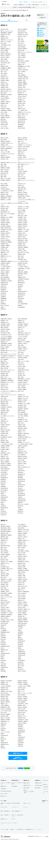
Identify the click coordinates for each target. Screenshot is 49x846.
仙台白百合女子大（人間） (6, 334)
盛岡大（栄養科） (21, 527)
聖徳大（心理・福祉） (5, 169)
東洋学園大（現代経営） (5, 545)
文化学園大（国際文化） (5, 188)
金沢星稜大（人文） (22, 67)
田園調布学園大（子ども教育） (24, 378)
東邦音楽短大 (20, 639)
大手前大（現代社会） (22, 96)
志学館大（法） (4, 723)
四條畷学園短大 (4, 298)
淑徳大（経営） (4, 46)
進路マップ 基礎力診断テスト (6, 811)
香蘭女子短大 (3, 665)
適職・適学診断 (26, 787)
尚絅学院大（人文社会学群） (23, 529)
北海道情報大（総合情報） (23, 324)
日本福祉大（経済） (5, 78)
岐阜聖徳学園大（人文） (5, 211)
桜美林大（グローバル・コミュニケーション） (26, 181)
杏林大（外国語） (4, 183)
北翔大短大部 (3, 625)
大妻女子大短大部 (4, 122)
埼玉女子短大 (3, 728)
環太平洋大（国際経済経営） (23, 591)
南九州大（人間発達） (22, 461)
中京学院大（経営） (5, 698)
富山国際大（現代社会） (23, 382)
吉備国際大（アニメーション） (24, 442)
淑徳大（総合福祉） (22, 46)
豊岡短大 (2, 656)
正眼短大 (2, 737)
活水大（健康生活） (22, 454)
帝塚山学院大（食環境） (23, 428)
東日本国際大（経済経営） (6, 339)
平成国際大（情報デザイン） (23, 540)
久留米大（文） (21, 449)
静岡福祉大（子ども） (5, 563)
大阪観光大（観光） (22, 429)
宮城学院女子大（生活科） (23, 34)
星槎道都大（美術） (5, 684)
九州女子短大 (3, 663)
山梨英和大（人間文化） (23, 556)
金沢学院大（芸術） (5, 210)
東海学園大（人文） (5, 76)
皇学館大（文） (4, 82)
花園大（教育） (4, 422)
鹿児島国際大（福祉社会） (23, 621)
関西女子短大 (20, 296)
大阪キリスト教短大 (5, 128)
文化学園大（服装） (5, 375)
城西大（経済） (21, 153)
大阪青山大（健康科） (22, 580)
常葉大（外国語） (4, 73)
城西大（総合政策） (5, 538)
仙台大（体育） (21, 331)
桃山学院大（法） (21, 92)
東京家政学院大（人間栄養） (23, 60)
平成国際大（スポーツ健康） (6, 691)
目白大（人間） (21, 354)
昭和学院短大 (20, 633)
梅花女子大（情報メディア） (6, 90)
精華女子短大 (20, 511)
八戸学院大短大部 (4, 474)
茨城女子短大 (3, 482)
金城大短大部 (20, 644)
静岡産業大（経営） (22, 211)
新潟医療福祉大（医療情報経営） (7, 380)
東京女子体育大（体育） (5, 371)
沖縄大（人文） (21, 465)
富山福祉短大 (20, 642)
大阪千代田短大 (21, 742)
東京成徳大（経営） (5, 173)
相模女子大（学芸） (5, 192)
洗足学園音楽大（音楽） (23, 194)
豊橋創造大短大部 (4, 649)
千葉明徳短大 (3, 637)
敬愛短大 (19, 635)
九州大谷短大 (3, 511)
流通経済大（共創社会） (23, 150)
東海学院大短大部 (21, 495)
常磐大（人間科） (4, 150)
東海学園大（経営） (22, 563)
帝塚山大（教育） (21, 105)
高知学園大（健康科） (5, 449)
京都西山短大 (20, 740)
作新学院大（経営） (22, 687)
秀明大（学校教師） (5, 50)
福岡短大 (2, 669)
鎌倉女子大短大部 (21, 122)
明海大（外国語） (4, 352)
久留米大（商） (21, 270)
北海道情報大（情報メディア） (7, 143)
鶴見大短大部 (20, 491)
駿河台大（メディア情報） (6, 41)
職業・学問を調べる (36, 4)
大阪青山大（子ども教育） (6, 580)
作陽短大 (2, 504)
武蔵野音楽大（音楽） (22, 188)
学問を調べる (37, 780)
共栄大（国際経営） (5, 359)
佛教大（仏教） (21, 422)
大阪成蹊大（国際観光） (5, 245)
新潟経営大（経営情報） (5, 694)
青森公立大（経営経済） (23, 137)
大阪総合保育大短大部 (5, 653)
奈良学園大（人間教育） (5, 108)
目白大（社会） (21, 43)
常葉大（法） (20, 73)
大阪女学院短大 (4, 500)
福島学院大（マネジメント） (23, 531)
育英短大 (19, 630)
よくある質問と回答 (19, 829)
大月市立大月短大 (4, 470)
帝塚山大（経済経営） (5, 589)
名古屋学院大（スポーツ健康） (24, 403)
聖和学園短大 (20, 475)
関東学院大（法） (21, 190)
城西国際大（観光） (5, 362)
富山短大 (19, 733)
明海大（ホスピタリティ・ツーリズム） (9, 354)
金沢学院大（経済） (22, 554)
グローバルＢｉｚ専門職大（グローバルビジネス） (9, 204)
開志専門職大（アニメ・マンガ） (7, 382)
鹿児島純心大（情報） (22, 463)
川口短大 (2, 726)
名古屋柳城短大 (21, 124)
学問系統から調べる (38, 782)
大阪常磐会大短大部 (22, 500)
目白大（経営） (4, 43)
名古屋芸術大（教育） (22, 406)
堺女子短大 (3, 655)
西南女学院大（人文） (22, 451)
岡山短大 (2, 301)
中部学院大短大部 (4, 291)
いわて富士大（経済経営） (6, 685)
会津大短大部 (20, 468)
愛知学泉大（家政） (5, 401)
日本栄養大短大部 (4, 488)
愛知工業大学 (42, 34)
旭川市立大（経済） (5, 29)
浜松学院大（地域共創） (5, 701)
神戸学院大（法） (4, 99)
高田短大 (2, 651)
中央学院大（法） (4, 364)
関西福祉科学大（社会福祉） (6, 94)
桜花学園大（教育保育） (23, 224)
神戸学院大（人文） (22, 97)
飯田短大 (2, 493)
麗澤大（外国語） (21, 50)
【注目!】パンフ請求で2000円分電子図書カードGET (24, 7)
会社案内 (46, 836)
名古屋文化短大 (21, 649)
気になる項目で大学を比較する (6, 791)
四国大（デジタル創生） (5, 717)
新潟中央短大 (3, 642)
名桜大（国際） (4, 139)
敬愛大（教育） (4, 361)
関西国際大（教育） (22, 254)
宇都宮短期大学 (42, 28)
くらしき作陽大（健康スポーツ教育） (25, 444)
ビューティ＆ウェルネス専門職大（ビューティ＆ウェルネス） (26, 200)
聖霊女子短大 (3, 628)
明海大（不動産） (21, 689)
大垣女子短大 (3, 495)
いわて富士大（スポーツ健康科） (24, 685)
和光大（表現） (21, 376)
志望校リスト (45, 784)
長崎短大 (2, 307)
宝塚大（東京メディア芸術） (23, 252)
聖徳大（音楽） (21, 362)
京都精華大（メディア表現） (23, 229)
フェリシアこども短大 (5, 731)
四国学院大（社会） (5, 603)
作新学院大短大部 (21, 484)
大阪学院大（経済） (5, 575)
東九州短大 (3, 747)
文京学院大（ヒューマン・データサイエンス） (26, 159)
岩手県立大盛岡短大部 (5, 468)
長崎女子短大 (20, 745)
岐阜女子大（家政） (5, 559)
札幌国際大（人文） (5, 682)
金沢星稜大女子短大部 (5, 646)
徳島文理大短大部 (4, 507)
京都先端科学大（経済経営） (23, 570)
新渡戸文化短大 (4, 287)
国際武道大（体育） (22, 542)
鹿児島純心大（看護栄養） (6, 465)
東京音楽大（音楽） (5, 60)
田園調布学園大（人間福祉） (6, 378)
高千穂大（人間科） (22, 57)
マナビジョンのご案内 (4, 829)
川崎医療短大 (20, 301)
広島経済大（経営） (22, 264)
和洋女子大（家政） (5, 52)
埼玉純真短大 (20, 726)
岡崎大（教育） (4, 414)
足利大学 (12, 10)
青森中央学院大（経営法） (6, 527)
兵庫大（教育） (4, 587)
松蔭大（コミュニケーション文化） (25, 693)
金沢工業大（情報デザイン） (23, 384)
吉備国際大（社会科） (5, 591)
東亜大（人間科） (21, 714)
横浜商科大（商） (21, 64)
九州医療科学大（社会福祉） (6, 280)
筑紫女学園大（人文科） (5, 452)
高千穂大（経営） (21, 368)
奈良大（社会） (4, 259)
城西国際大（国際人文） (5, 48)
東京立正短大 (3, 639)
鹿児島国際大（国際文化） (23, 721)
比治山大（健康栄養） (5, 595)
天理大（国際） (21, 257)
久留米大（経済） (4, 113)
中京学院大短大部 (21, 737)
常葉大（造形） (4, 215)
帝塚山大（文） (4, 105)
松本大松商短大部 (21, 493)
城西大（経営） (21, 39)
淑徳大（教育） (21, 165)
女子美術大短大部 (21, 730)
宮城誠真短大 (3, 724)
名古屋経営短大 (21, 738)
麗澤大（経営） (21, 174)
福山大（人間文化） (22, 595)
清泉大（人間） (4, 71)
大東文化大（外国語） (5, 57)
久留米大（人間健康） (5, 271)
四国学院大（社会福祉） (23, 603)
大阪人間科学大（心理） (23, 241)
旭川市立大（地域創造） (23, 29)
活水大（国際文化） (5, 454)
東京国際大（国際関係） (5, 157)
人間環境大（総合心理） (23, 226)
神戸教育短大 (20, 744)
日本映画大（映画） (22, 197)
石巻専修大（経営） (5, 687)
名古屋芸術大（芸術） (22, 218)
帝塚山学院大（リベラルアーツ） (24, 89)
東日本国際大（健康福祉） (6, 531)
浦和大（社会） (4, 542)
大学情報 (4, 10)
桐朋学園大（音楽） (5, 373)
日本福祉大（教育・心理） (23, 78)
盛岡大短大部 (3, 475)
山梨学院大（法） (21, 394)
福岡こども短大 (21, 665)
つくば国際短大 (4, 630)
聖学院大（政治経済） (22, 346)
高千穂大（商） (21, 185)
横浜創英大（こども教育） (6, 199)
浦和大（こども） (21, 691)
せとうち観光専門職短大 (23, 303)
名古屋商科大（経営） (5, 566)
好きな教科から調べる (39, 785)
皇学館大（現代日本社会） (6, 227)
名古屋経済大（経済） (5, 218)
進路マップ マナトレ (27, 803)
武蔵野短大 (3, 730)
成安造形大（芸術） (22, 227)
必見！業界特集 (14, 786)
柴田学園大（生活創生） (5, 526)
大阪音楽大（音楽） (22, 424)
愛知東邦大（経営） (22, 410)
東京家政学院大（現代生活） (23, 369)
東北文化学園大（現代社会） (23, 334)
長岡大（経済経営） (22, 694)
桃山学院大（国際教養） (5, 240)
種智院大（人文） (4, 703)
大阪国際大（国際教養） (23, 83)
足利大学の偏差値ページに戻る (17, 758)
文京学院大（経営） (22, 350)
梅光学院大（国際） (5, 715)
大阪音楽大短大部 (4, 742)
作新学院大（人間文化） (23, 343)
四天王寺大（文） (4, 238)
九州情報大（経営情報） (23, 610)
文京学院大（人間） (5, 158)
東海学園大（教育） (5, 403)
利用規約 (12, 829)
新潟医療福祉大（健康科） (6, 67)
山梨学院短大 (20, 646)
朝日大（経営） (4, 557)
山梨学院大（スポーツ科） (23, 396)
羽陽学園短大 (3, 479)
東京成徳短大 (20, 286)
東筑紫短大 (20, 305)
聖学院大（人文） (21, 538)
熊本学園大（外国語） (5, 458)
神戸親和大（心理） (5, 586)
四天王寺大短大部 (21, 128)
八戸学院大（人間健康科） (23, 684)
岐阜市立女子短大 (21, 470)
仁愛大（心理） (21, 391)
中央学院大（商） (21, 364)
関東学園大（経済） (5, 536)
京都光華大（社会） (5, 231)
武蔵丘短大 (3, 633)
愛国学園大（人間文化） (23, 545)
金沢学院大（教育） (5, 208)
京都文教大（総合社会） (5, 424)
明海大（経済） (21, 352)
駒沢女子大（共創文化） (5, 55)
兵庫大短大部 (3, 300)
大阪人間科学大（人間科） (23, 703)
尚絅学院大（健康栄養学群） (6, 148)
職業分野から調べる (27, 785)
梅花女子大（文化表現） (5, 429)
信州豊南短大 (3, 289)
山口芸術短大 (3, 505)
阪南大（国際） (4, 92)
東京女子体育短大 (4, 489)
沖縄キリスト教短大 (22, 670)
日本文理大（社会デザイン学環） (7, 619)
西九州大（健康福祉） (22, 612)
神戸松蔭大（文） (21, 99)
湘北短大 (19, 287)
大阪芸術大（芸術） (5, 83)
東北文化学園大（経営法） (6, 529)
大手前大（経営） (21, 582)
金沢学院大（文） (4, 385)
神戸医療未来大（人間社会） (6, 437)
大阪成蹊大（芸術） (22, 245)
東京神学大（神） (21, 371)
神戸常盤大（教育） (22, 103)
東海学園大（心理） (22, 401)
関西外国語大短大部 (5, 744)
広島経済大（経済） (5, 264)
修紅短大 (2, 626)
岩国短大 (2, 745)
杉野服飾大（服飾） (5, 185)
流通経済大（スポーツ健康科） (24, 341)
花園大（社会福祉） (22, 572)
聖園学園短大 (20, 477)
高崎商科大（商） (21, 151)
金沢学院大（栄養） (5, 69)
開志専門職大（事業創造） (23, 380)
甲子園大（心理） (4, 248)
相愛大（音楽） (4, 577)
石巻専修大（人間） (5, 331)
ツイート (21, 768)
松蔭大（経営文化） (5, 693)
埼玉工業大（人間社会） (23, 536)
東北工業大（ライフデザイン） (7, 146)
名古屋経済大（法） (5, 405)
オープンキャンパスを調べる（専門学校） (17, 783)
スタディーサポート (4, 807)
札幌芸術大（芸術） (5, 144)
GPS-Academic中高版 (15, 803)
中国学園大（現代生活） (23, 445)
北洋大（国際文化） (22, 524)
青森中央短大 (20, 472)
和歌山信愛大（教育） (22, 259)
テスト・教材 (42, 4)
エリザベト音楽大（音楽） (6, 710)
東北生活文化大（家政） (5, 332)
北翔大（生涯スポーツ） (23, 143)
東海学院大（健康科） (5, 700)
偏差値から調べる (4, 786)
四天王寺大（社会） (22, 87)
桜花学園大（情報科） (5, 80)
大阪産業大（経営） (22, 85)
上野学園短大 (20, 632)
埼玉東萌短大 (20, 728)
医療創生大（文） (4, 36)
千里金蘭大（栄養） (5, 247)
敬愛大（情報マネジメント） (23, 164)
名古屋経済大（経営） (22, 405)
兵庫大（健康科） (4, 254)
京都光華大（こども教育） (23, 421)
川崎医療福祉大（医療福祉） (6, 110)
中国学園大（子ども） (5, 447)
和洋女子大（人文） (22, 176)
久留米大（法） (4, 451)
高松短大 (2, 509)
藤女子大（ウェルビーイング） (7, 30)
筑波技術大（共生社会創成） (6, 680)
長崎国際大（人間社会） (23, 614)
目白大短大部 (3, 491)
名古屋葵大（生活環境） (23, 220)
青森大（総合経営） (5, 327)
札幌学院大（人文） (5, 320)
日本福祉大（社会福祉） (23, 222)
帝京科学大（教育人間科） (23, 69)
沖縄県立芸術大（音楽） (23, 139)
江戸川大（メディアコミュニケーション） (26, 162)
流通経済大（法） (4, 341)
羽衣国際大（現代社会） (23, 579)
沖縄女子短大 (3, 308)
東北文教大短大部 (21, 120)
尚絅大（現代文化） (5, 617)
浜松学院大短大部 (4, 497)
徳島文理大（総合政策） (5, 602)
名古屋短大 (20, 497)
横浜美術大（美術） (5, 66)
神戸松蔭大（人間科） (22, 250)
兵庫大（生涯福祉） (22, 587)
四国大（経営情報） (22, 598)
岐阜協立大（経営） (5, 696)
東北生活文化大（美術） (23, 32)
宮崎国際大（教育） (22, 277)
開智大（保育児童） (5, 368)
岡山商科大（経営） (5, 440)
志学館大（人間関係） (22, 723)
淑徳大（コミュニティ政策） (23, 361)
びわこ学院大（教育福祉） (23, 415)
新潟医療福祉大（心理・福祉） (24, 66)
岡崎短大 (19, 647)
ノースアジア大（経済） (23, 336)
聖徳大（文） (20, 167)
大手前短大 (20, 300)
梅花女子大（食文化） (22, 90)
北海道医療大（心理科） (5, 324)
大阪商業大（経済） (5, 87)
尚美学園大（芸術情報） (23, 357)
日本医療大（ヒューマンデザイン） (25, 144)
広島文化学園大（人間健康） (6, 593)
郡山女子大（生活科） (22, 36)
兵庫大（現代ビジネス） (23, 586)
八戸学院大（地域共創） (23, 526)
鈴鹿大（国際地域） (22, 701)
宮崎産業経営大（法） (5, 721)
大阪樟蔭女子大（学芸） (23, 234)
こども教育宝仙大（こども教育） (7, 190)
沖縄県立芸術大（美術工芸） (6, 318)
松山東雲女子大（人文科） (23, 719)
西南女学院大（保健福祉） (23, 271)
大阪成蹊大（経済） (5, 243)
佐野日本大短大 (21, 280)
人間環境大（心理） (22, 80)
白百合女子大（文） (22, 183)
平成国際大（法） (4, 540)
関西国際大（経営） (22, 435)
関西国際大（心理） (22, 101)
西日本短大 (20, 667)
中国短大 (19, 658)
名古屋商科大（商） (5, 408)
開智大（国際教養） (22, 178)
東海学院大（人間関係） (23, 698)
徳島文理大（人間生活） (23, 602)
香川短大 (19, 507)
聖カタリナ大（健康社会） (23, 605)
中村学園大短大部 (4, 667)
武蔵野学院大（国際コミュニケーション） (9, 162)
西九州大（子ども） (22, 115)
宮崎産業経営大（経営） (5, 278)
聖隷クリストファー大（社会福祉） (8, 213)
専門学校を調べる (21, 4)
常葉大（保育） (21, 213)
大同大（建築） (4, 75)
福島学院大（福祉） (5, 533)
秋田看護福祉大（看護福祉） (6, 338)
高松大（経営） (4, 605)
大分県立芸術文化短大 (22, 119)
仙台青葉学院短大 (4, 477)
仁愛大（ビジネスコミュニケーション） (9, 394)
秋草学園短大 (3, 486)
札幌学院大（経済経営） (5, 141)
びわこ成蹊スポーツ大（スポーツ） (8, 415)
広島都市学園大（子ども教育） (24, 268)
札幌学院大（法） (21, 320)
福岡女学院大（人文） (5, 609)
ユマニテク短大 (4, 126)
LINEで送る (27, 768)
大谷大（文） (3, 417)
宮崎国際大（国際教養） (23, 619)
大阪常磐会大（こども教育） (6, 579)
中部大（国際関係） (22, 75)
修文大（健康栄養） (22, 412)
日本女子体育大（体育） (5, 62)
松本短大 (2, 647)
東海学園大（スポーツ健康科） (7, 217)
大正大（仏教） (21, 549)
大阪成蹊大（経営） (22, 243)
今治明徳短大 (20, 509)
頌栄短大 (2, 502)
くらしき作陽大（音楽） (23, 110)
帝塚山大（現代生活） (22, 438)
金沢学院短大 (3, 644)
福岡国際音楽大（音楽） (23, 452)
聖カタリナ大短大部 (5, 305)
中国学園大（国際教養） (5, 445)
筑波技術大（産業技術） (23, 680)
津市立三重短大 (4, 472)
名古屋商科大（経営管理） (23, 408)
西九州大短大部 (4, 512)
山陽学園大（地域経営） (5, 263)
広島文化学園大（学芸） (23, 710)
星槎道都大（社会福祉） (23, 682)
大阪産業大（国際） (22, 426)
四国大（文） (3, 598)
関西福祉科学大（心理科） (23, 240)
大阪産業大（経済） (5, 85)
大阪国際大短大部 (21, 651)
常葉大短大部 (3, 293)
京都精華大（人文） (5, 421)
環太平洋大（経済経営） (23, 707)
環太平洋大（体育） (22, 708)
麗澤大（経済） (4, 174)
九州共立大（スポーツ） (5, 270)
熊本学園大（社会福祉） (23, 458)
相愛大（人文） (4, 428)
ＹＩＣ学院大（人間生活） (23, 266)
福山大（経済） (4, 712)
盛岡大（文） (20, 329)
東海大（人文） (21, 59)
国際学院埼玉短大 (21, 282)
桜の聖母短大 (3, 481)
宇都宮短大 (3, 484)
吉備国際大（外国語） (5, 442)
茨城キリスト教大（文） (23, 148)
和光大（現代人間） (22, 552)
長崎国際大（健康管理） (5, 616)
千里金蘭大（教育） (5, 431)
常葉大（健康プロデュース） (6, 399)
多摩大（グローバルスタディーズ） (8, 369)
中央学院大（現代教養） (23, 171)
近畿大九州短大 (21, 663)
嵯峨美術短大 (20, 126)
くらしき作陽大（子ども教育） (7, 444)
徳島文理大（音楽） (22, 717)
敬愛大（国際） (4, 165)
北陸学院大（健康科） (22, 389)
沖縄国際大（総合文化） (5, 117)
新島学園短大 (20, 724)
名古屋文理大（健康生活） (6, 226)
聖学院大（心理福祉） (5, 346)
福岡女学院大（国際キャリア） (24, 609)
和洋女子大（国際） (22, 366)
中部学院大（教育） (22, 559)
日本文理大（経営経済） (23, 617)
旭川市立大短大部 (4, 623)
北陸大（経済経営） (22, 385)
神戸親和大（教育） (5, 433)
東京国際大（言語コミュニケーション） (9, 350)
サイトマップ (39, 829)
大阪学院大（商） (4, 426)
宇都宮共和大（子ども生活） (6, 345)
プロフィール (45, 789)
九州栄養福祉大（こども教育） (7, 612)
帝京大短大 (20, 488)
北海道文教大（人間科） (23, 325)
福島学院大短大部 (21, 481)
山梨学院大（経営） (5, 396)
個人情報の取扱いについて (30, 829)
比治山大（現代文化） (22, 593)
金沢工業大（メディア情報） (23, 206)
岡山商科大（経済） (22, 108)
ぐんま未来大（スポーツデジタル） (8, 153)
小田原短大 (3, 640)
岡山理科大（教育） (22, 440)
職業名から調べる (27, 782)
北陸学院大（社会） (5, 389)
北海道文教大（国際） (5, 325)
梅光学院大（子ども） (22, 715)
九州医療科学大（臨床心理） (23, 278)
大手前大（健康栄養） (5, 97)
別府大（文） (20, 275)
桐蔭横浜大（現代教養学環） (6, 195)
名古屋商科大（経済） (5, 220)
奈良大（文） (20, 106)
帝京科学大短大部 (4, 735)
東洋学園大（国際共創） (23, 48)
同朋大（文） (3, 565)
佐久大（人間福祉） (22, 71)
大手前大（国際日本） (5, 705)
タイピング (25, 807)
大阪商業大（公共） (5, 234)
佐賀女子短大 (20, 512)
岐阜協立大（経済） (22, 557)
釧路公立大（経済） (5, 137)
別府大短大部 (20, 669)
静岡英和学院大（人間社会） (23, 561)
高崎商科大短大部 (4, 282)
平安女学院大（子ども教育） (6, 229)
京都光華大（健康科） (22, 82)
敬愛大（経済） (4, 164)
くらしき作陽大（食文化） (23, 261)
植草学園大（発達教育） (5, 180)
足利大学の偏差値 (16, 10)
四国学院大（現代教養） (5, 719)
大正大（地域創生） (22, 55)
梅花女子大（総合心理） (23, 238)
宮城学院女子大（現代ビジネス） (24, 332)
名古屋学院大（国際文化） (23, 76)
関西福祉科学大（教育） (23, 94)
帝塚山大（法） (4, 438)
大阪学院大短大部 (21, 498)
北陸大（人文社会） (5, 387)
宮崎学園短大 (3, 670)
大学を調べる (16, 4)
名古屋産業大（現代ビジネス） (7, 568)
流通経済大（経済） (5, 37)
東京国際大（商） (4, 348)
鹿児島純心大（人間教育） (6, 463)
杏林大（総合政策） (22, 53)
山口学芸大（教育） (22, 596)
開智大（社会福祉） (22, 547)
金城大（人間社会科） (22, 387)
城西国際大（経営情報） (5, 167)
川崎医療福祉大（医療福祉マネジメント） (9, 261)
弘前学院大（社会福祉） (5, 329)
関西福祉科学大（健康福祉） (6, 241)
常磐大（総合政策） (22, 339)
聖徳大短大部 (3, 635)
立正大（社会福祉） (22, 62)
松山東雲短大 (20, 662)
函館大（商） (3, 524)
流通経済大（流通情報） (23, 533)
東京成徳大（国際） (22, 173)
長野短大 (19, 289)
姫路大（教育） (21, 256)
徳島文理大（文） (21, 600)
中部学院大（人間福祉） (23, 700)
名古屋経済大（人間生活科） (6, 406)
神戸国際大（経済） (5, 584)
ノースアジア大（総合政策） (6, 336)
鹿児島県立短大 (4, 120)
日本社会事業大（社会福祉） (23, 550)
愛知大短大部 (3, 738)
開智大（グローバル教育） (6, 178)
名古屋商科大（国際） (5, 410)
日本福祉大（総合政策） (5, 222)
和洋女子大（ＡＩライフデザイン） (25, 52)
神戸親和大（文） (21, 584)
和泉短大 (2, 733)
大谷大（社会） (21, 417)
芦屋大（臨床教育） (5, 582)
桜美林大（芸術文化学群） (6, 53)
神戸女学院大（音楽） (5, 250)
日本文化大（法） (21, 373)
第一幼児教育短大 (21, 307)
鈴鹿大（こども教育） (5, 570)
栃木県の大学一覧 (8, 10)
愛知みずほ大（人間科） (23, 215)
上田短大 (19, 735)
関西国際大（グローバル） (6, 256)
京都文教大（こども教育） (23, 231)
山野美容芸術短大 (21, 731)
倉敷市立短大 (3, 119)
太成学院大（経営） (5, 96)
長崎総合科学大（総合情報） (6, 614)
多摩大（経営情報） (5, 550)
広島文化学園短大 (21, 660)
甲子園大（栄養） (21, 248)
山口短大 (2, 662)
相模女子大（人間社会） (23, 192)
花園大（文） (3, 572)
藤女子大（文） (21, 141)
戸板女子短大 (3, 286)
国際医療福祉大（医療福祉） (6, 534)
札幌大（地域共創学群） (23, 318)
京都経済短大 (3, 498)
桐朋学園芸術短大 (21, 489)
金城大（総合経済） (5, 556)
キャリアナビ (14, 807)
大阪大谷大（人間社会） (5, 236)
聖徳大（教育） (21, 169)
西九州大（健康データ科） (23, 113)
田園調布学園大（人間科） (6, 197)
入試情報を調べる (4, 788)
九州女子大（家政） (22, 607)
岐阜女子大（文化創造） (23, 696)
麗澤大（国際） (4, 176)
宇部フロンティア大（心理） (6, 596)
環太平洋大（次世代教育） (6, 708)
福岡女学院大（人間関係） (6, 610)
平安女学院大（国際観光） (23, 414)
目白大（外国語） (21, 41)
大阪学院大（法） (21, 573)
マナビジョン (6, 4)
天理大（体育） (4, 106)
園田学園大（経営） (22, 705)
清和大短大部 (20, 486)
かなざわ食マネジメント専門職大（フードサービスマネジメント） (9, 392)
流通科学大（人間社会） (5, 101)
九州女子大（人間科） (5, 607)
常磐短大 (19, 482)
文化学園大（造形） (22, 375)
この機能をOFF (42, 17)
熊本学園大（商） (21, 616)
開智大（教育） (4, 549)
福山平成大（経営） (22, 712)
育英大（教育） (21, 345)
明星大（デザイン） (5, 376)
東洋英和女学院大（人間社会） (24, 195)
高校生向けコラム (4, 796)
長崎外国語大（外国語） (23, 273)
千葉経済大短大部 (4, 284)
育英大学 (41, 32)
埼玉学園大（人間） (22, 45)
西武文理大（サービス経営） (23, 355)
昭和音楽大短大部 (4, 124)
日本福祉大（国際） (22, 566)
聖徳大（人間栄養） (5, 171)
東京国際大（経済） (22, 155)
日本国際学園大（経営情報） (6, 343)
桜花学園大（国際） (5, 224)
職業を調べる (26, 780)
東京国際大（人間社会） (23, 348)
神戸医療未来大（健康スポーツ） (24, 437)
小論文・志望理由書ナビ (16, 811)
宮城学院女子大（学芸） (5, 34)
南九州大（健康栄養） (5, 461)
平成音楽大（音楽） (5, 275)
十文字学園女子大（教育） (6, 45)
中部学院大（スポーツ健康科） (7, 561)
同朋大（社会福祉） (22, 565)
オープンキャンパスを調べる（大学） (6, 783)
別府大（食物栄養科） (5, 277)
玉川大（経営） (4, 187)
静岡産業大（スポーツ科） (23, 398)
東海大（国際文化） (22, 187)
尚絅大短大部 (3, 514)
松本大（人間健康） (22, 210)
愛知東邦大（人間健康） (23, 568)
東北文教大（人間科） (22, 338)
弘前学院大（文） (21, 327)
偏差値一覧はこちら (17, 753)
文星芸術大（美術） (22, 534)
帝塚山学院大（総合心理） (6, 89)
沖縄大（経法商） (4, 467)
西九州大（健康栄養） (5, 115)
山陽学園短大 (3, 303)
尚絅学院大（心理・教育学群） (24, 146)
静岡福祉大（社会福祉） (23, 399)
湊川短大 (19, 656)
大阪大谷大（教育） (22, 236)
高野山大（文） (21, 589)
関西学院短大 (20, 502)
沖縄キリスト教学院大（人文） (24, 467)
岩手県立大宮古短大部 (22, 623)
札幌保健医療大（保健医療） (6, 32)
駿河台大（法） (4, 155)
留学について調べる (4, 793)
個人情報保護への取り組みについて (35, 836)
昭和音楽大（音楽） (5, 194)
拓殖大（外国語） (4, 59)
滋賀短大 (2, 740)
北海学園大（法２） (5, 322)
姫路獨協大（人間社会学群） (23, 433)
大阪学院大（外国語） (5, 573)
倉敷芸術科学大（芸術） (5, 707)
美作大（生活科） (4, 112)
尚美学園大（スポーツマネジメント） (8, 357)
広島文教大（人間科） (5, 268)
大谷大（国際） (4, 419)
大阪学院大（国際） (22, 575)
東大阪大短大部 (21, 298)
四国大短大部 (20, 505)
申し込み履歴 (45, 786)
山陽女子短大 (3, 660)
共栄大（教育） (21, 359)
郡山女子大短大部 (21, 479)
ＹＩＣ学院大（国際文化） (6, 266)
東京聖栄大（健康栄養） (5, 554)
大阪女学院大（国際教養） (23, 247)
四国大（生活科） (4, 600)
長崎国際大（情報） (5, 273)
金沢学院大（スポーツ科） (23, 208)
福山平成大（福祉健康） (5, 714)
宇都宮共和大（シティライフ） (7, 39)
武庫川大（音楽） (4, 435)
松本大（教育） (4, 398)
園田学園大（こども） (5, 252)
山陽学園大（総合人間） (23, 263)
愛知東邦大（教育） (5, 412)
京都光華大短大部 (21, 294)
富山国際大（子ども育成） (23, 203)
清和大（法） (3, 543)
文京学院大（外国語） (22, 157)
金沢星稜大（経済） (5, 384)
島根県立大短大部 (21, 117)
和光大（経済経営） (5, 552)
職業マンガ (29, 791)
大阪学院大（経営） (22, 233)
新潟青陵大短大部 (21, 640)
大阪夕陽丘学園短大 (22, 653)
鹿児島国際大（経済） (5, 621)
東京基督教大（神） (22, 543)
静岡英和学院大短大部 (22, 291)
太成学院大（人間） (22, 577)
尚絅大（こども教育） (5, 459)
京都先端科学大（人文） (23, 419)
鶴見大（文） (3, 64)
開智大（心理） (4, 547)
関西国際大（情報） (5, 103)
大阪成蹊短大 (3, 296)
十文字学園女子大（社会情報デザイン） (9, 355)
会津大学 (41, 30)
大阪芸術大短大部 (21, 655)
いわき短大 (20, 628)
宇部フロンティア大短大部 (23, 504)
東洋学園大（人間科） (5, 366)
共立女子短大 (20, 284)
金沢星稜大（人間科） (5, 206)
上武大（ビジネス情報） (5, 151)
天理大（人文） (4, 257)
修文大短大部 (3, 294)
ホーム (2, 10)
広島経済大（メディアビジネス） (24, 112)
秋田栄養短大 (20, 626)
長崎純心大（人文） (5, 456)
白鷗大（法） (20, 37)
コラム (46, 4)
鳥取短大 (2, 658)
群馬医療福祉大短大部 (5, 632)
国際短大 (19, 637)
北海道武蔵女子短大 (22, 625)
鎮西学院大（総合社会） (23, 456)
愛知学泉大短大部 (21, 293)
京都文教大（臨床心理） (5, 233)
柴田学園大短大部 (21, 474)
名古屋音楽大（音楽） (22, 217)
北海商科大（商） (21, 322)
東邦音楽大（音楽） (5, 689)
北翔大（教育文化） (22, 30)
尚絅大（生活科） (21, 459)
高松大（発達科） (21, 447)
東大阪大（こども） (22, 431)
